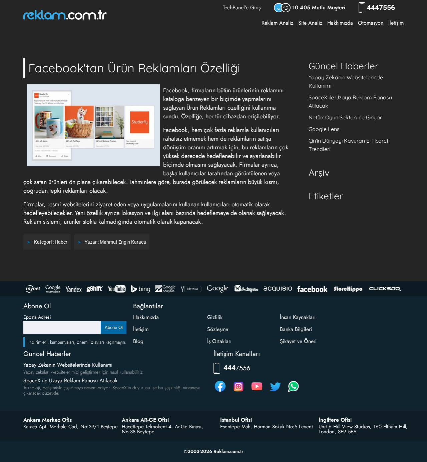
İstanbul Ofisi (236, 420)
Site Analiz (310, 23)
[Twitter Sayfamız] (275, 391)
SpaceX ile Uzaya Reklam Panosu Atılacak (70, 380)
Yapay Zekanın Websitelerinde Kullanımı (67, 365)
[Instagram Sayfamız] (238, 391)
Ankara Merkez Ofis (47, 420)
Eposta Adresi (37, 317)
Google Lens (324, 129)
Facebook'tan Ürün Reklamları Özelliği (134, 67)
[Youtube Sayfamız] (257, 391)
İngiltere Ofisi (335, 420)
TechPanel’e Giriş (242, 7)
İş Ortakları (219, 341)
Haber (61, 242)
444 (381, 7)
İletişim (396, 23)
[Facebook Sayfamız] (220, 391)
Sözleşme (217, 329)
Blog (138, 341)
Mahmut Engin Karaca (123, 242)
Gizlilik (215, 317)
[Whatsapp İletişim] (293, 391)
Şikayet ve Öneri (298, 341)
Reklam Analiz (277, 23)
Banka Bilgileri (296, 329)
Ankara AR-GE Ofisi (145, 420)
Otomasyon (370, 23)
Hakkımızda (340, 23)
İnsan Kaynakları (298, 317)
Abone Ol (114, 327)
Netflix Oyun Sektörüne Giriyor (345, 117)
